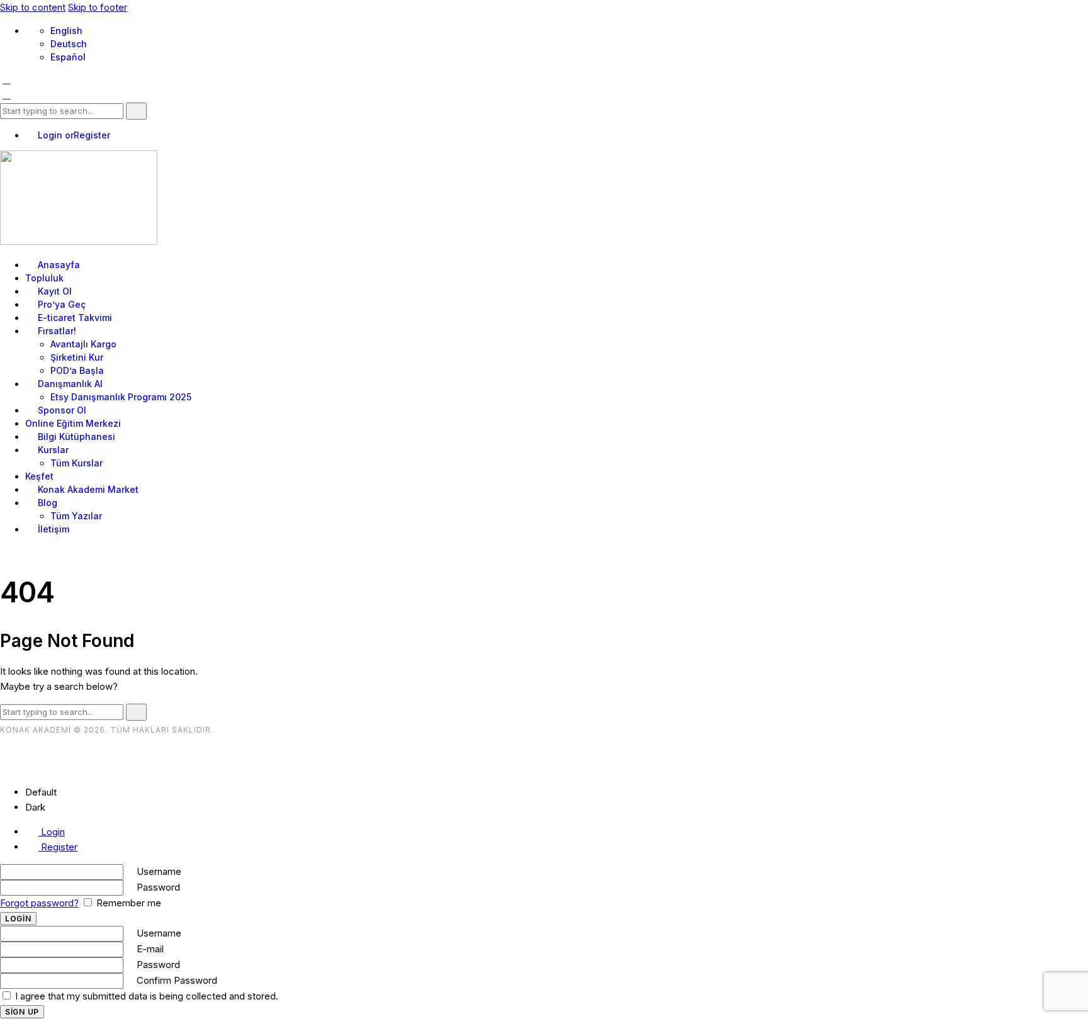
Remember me (127, 903)
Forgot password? (39, 903)
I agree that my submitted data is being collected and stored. (145, 996)
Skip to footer (97, 7)
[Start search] (136, 111)
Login (51, 832)
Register (57, 847)
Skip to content (32, 7)
